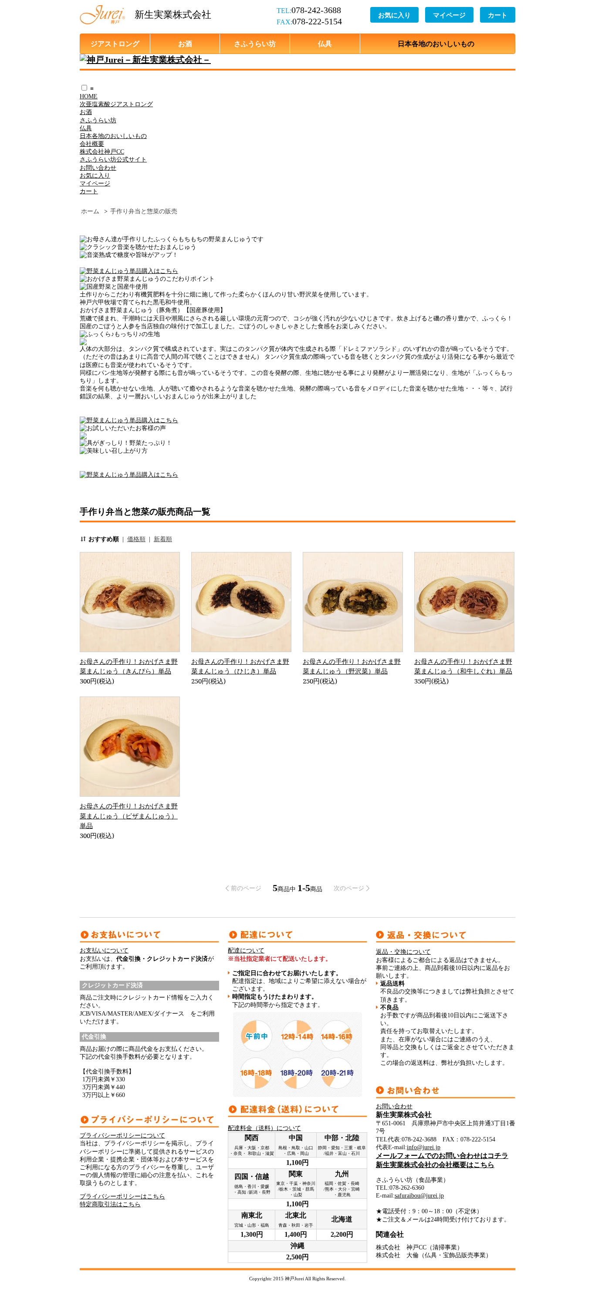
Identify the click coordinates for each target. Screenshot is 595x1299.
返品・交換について (403, 952)
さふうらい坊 (255, 43)
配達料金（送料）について (264, 1128)
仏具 (325, 43)
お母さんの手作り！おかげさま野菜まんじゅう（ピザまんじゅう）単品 (129, 815)
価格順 (136, 539)
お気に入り (394, 14)
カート (497, 14)
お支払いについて (104, 950)
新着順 (163, 539)
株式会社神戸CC (102, 151)
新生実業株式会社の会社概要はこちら (435, 1164)
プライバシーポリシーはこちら (122, 1196)
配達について (246, 950)
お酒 (185, 43)
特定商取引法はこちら (110, 1204)
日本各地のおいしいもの (436, 43)
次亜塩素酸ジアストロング (116, 104)
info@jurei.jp (423, 1147)
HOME (89, 96)
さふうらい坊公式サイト (113, 159)
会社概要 (92, 144)
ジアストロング (115, 43)
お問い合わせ (98, 168)
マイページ (449, 14)
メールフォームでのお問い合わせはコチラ (442, 1155)
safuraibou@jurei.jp (419, 1195)
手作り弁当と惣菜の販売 (143, 211)
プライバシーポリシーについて (122, 1135)
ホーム (90, 211)
